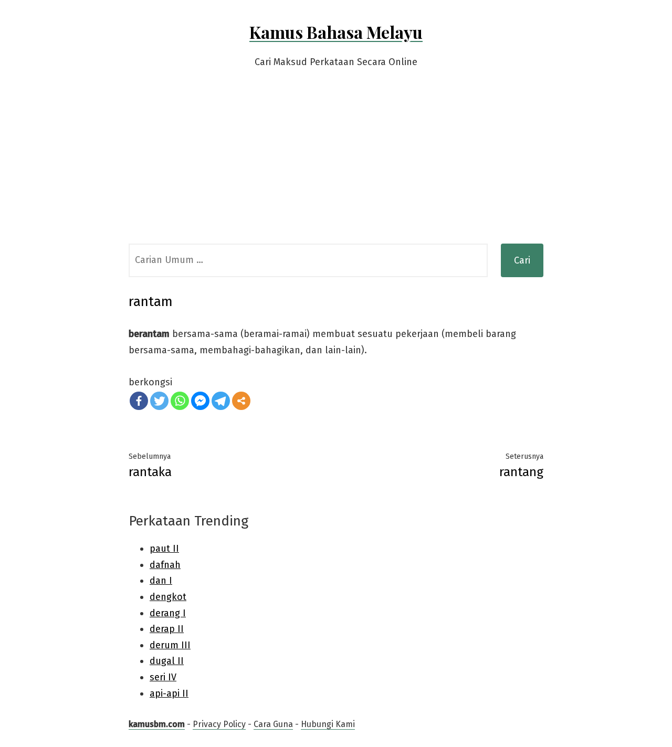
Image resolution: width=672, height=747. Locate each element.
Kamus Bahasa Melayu (336, 31)
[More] (241, 401)
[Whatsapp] (180, 401)
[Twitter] (159, 401)
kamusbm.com (157, 724)
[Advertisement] (336, 164)
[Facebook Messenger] (200, 401)
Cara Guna (273, 724)
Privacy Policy (219, 724)
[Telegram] (221, 401)
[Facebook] (139, 401)
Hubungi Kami (328, 724)
